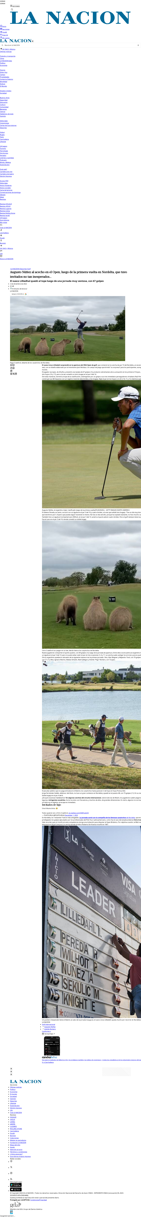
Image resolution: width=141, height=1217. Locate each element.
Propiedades (4, 77)
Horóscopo (4, 153)
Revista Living (5, 211)
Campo (2, 75)
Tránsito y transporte (7, 56)
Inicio (4, 26)
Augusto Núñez (50, 1027)
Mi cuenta (5, 38)
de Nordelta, (107, 818)
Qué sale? (3, 169)
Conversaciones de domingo (10, 192)
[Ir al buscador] (12, 9)
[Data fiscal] (11, 1213)
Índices (2, 84)
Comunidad (4, 107)
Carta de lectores (6, 190)
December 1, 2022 (71, 815)
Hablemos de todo (6, 114)
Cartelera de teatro (7, 174)
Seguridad (3, 100)
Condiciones (34, 1200)
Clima (2, 58)
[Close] (11, 1068)
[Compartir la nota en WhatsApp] (13, 368)
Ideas (2, 197)
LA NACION (14, 269)
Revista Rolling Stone (7, 213)
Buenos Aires (4, 98)
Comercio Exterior (6, 79)
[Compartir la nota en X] (13, 374)
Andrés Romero (50, 1029)
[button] (70, 149)
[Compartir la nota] (11, 368)
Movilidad (3, 82)
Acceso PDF (4, 181)
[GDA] (15, 1207)
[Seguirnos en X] (11, 1168)
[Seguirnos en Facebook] (11, 1162)
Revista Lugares (5, 209)
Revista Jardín (5, 215)
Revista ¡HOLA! (5, 206)
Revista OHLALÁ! (6, 204)
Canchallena (4, 139)
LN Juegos (3, 146)
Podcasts (3, 160)
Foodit (4, 32)
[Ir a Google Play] (16, 1186)
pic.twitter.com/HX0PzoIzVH (79, 813)
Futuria (2, 70)
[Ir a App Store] (16, 1191)
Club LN (5, 35)
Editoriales (4, 121)
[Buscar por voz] (138, 45)
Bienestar (3, 109)
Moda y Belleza (5, 162)
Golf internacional (48, 1024)
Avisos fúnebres (6, 185)
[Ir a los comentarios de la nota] (13, 365)
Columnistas (4, 123)
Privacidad (43, 1200)
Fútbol (2, 132)
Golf (29, 269)
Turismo (3, 149)
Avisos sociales (5, 188)
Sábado (2, 195)
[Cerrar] (32, 41)
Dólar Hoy (3, 72)
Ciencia (2, 112)
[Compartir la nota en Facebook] (11, 374)
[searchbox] (70, 45)
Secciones (5, 29)
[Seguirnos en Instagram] (11, 1174)
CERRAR (2, 1)
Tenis (2, 137)
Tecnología (4, 151)
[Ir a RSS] (11, 1180)
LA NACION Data (6, 61)
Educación (3, 102)
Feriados (3, 155)
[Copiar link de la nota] (11, 371)
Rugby (2, 135)
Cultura (2, 105)
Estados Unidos (5, 91)
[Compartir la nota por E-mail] (16, 374)
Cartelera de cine (6, 172)
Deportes (23, 269)
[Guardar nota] (11, 365)
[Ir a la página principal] (70, 24)
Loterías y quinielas (7, 158)
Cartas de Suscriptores (8, 125)
